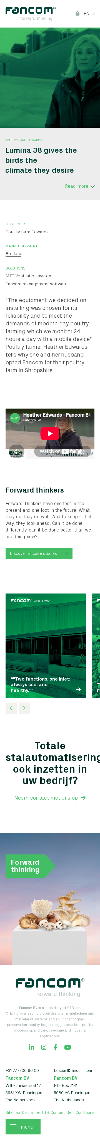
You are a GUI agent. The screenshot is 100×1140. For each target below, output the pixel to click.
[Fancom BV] (31, 14)
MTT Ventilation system (29, 275)
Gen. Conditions (80, 1112)
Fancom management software (37, 283)
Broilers (13, 253)
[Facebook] (55, 1048)
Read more (76, 186)
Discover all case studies (33, 553)
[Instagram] (43, 1048)
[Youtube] (67, 1048)
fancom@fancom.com (73, 1070)
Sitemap (13, 1112)
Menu (27, 1127)
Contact (58, 1112)
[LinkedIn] (31, 1048)
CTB (45, 1112)
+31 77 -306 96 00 (22, 1070)
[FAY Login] (77, 14)
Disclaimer (31, 1112)
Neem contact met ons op (46, 798)
